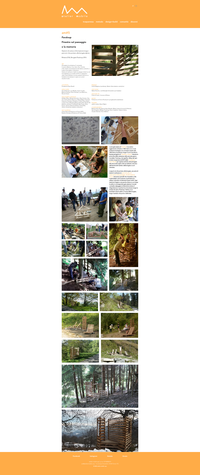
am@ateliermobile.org (87, 464)
